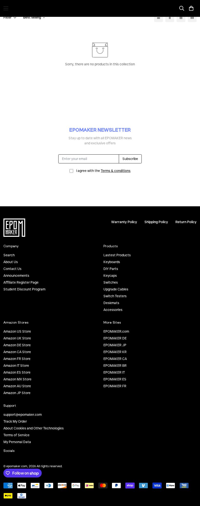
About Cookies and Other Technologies (33, 428)
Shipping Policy (156, 222)
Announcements (16, 275)
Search (9, 255)
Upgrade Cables (115, 289)
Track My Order (15, 421)
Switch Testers (115, 296)
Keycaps (110, 275)
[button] (191, 8)
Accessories (112, 310)
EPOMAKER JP (114, 345)
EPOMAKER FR (114, 386)
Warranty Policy (124, 222)
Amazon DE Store (17, 345)
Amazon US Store (17, 331)
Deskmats (111, 303)
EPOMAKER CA (115, 359)
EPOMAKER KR (115, 352)
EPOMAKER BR (115, 365)
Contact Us (12, 269)
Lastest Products (117, 255)
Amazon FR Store (16, 359)
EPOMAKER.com (116, 331)
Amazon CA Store (17, 352)
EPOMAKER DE (115, 338)
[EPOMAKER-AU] (100, 8)
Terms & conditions (115, 171)
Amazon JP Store (16, 393)
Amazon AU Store (17, 386)
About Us (10, 262)
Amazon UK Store (17, 338)
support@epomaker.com (22, 414)
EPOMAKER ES (114, 379)
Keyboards (111, 262)
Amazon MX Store (17, 379)
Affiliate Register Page (21, 282)
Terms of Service (16, 435)
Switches (110, 282)
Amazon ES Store (16, 372)
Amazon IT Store (16, 365)
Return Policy (186, 222)
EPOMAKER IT (114, 372)
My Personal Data (17, 442)
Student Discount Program (24, 289)
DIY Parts (110, 269)
